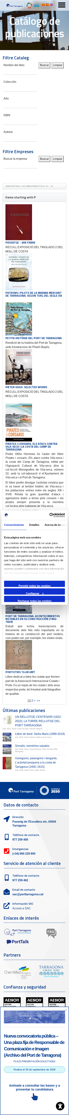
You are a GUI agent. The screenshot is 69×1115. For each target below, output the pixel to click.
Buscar (44, 65)
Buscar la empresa (15, 158)
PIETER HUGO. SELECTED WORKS (26, 387)
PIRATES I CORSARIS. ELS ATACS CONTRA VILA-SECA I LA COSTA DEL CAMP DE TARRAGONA (31, 447)
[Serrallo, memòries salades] (7, 749)
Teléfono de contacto (25, 835)
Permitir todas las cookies (35, 585)
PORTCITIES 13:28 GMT (20, 672)
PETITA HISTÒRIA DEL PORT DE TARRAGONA (33, 338)
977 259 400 (20, 839)
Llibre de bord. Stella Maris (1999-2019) (40, 733)
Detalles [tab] (34, 524)
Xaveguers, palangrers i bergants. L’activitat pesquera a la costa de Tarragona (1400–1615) (36, 762)
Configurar (32, 593)
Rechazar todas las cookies (34, 600)
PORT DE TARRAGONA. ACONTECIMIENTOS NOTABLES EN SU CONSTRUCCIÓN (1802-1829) (32, 619)
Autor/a (8, 131)
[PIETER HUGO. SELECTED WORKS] (18, 367)
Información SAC (22, 903)
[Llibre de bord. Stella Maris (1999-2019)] (7, 737)
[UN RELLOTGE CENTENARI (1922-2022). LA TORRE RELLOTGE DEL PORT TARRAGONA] (7, 720)
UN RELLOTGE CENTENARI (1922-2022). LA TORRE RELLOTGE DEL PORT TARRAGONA (38, 721)
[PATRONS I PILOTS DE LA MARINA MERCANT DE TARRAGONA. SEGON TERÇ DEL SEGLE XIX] (18, 272)
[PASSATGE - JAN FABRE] (18, 222)
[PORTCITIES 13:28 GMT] (18, 655)
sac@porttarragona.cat (27, 894)
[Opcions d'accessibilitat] (60, 1106)
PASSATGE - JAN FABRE (20, 242)
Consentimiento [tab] (14, 524)
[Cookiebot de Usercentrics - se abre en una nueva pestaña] (49, 515)
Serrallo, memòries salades (32, 745)
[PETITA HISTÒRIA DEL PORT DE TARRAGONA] (18, 319)
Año (6, 98)
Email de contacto (23, 889)
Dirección (18, 817)
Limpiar (57, 65)
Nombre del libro (14, 65)
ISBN (7, 115)
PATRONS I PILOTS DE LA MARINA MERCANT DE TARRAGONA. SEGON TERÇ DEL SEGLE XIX (33, 294)
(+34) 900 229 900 (23, 853)
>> (39, 700)
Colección (10, 81)
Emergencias (20, 849)
